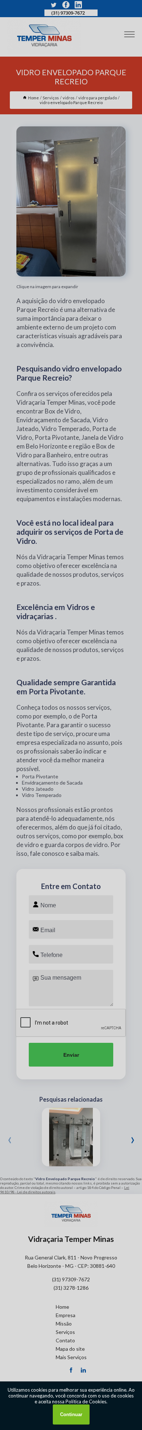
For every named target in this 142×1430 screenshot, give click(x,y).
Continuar (71, 1414)
